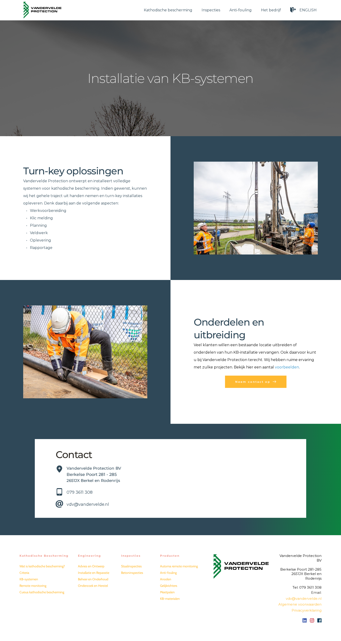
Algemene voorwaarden (300, 604)
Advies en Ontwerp (91, 566)
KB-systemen (28, 579)
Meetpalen (167, 592)
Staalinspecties (131, 566)
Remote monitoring (32, 586)
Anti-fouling (168, 573)
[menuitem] (168, 10)
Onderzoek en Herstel (93, 586)
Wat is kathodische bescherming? (42, 566)
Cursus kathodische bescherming (41, 592)
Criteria (24, 573)
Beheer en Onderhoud (93, 579)
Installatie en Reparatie (93, 573)
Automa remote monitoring (179, 566)
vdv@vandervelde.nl (88, 504)
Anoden (165, 579)
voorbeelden (287, 367)
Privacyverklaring (307, 610)
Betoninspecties (132, 573)
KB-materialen (170, 599)
